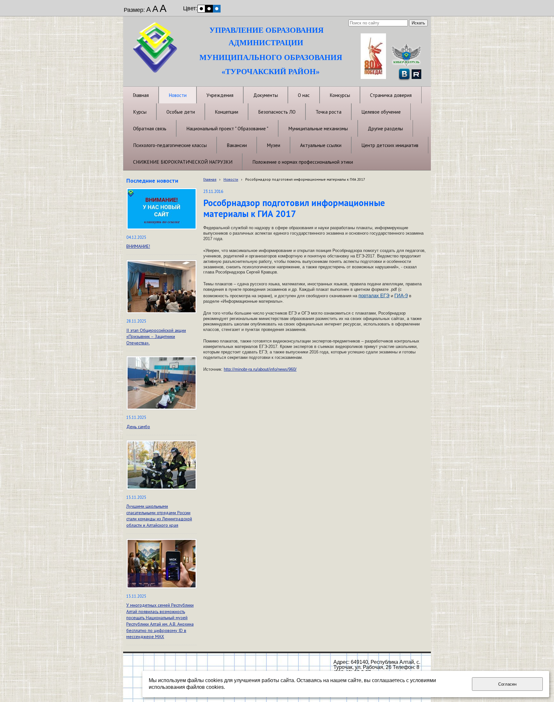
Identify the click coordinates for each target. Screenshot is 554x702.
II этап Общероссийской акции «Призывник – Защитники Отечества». (156, 336)
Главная (209, 179)
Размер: (134, 10)
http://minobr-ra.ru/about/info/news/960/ (260, 369)
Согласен (507, 684)
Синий (217, 9)
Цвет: (190, 8)
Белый (201, 9)
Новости (230, 179)
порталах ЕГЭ (374, 295)
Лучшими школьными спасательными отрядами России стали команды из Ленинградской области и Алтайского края (159, 515)
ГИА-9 (401, 295)
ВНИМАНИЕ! (138, 246)
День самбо (138, 426)
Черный (209, 9)
